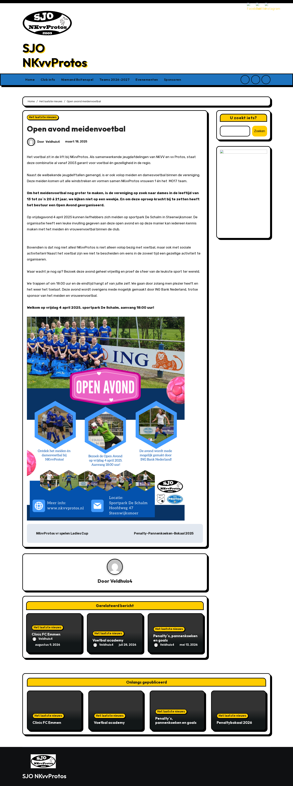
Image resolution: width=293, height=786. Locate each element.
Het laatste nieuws (43, 117)
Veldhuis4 (53, 141)
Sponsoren (172, 80)
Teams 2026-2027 (114, 80)
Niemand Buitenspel (77, 80)
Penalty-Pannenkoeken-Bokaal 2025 (164, 533)
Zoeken (259, 131)
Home (30, 80)
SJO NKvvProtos (54, 55)
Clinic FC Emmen (46, 634)
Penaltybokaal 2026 (234, 722)
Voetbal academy (107, 640)
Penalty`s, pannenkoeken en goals (175, 638)
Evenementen (147, 80)
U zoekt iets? (243, 117)
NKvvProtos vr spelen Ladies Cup (62, 533)
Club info (48, 80)
